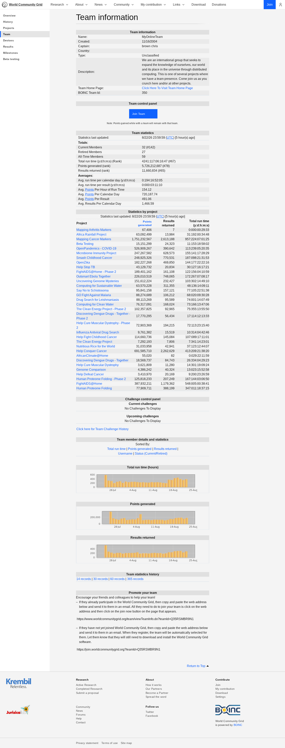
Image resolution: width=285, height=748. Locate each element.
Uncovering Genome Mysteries (97, 281)
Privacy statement (87, 743)
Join (218, 684)
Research (57, 4)
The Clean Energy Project (94, 341)
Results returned (165, 449)
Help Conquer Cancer (91, 351)
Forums (81, 714)
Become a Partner (157, 692)
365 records (135, 579)
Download (221, 692)
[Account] (280, 4)
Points (89, 189)
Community (122, 4)
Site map (126, 743)
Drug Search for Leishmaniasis (97, 299)
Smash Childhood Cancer (94, 257)
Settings (220, 696)
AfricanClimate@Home (92, 355)
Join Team (138, 113)
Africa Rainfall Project (91, 234)
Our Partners (154, 688)
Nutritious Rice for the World (95, 346)
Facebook (152, 715)
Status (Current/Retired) (151, 453)
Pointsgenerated (145, 223)
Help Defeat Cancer (90, 374)
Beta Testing (84, 243)
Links (176, 4)
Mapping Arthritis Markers (93, 229)
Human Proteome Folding (94, 388)
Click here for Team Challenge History (102, 429)
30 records (100, 579)
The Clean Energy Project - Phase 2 (101, 309)
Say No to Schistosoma (92, 290)
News (99, 4)
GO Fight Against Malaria (93, 295)
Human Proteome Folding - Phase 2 (101, 379)
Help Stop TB (85, 267)
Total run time (116, 449)
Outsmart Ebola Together (93, 276)
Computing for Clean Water (95, 304)
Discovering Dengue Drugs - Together (102, 360)
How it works (154, 684)
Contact (81, 722)
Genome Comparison (91, 369)
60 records (117, 579)
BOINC (238, 724)
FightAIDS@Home (89, 383)
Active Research (86, 684)
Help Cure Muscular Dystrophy (97, 365)
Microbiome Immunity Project (96, 253)
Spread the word (156, 696)
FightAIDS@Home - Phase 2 (96, 271)
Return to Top (196, 666)
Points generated (139, 449)
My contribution (151, 4)
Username (125, 453)
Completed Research (89, 688)
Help (79, 718)
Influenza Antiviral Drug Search (97, 332)
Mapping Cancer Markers (93, 239)
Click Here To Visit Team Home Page (167, 88)
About (79, 4)
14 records (83, 579)
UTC (170, 137)
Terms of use (109, 743)
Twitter (150, 711)
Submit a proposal (87, 692)
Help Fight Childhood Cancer (96, 337)
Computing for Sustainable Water (99, 285)
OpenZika (83, 262)
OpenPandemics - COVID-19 (96, 248)
